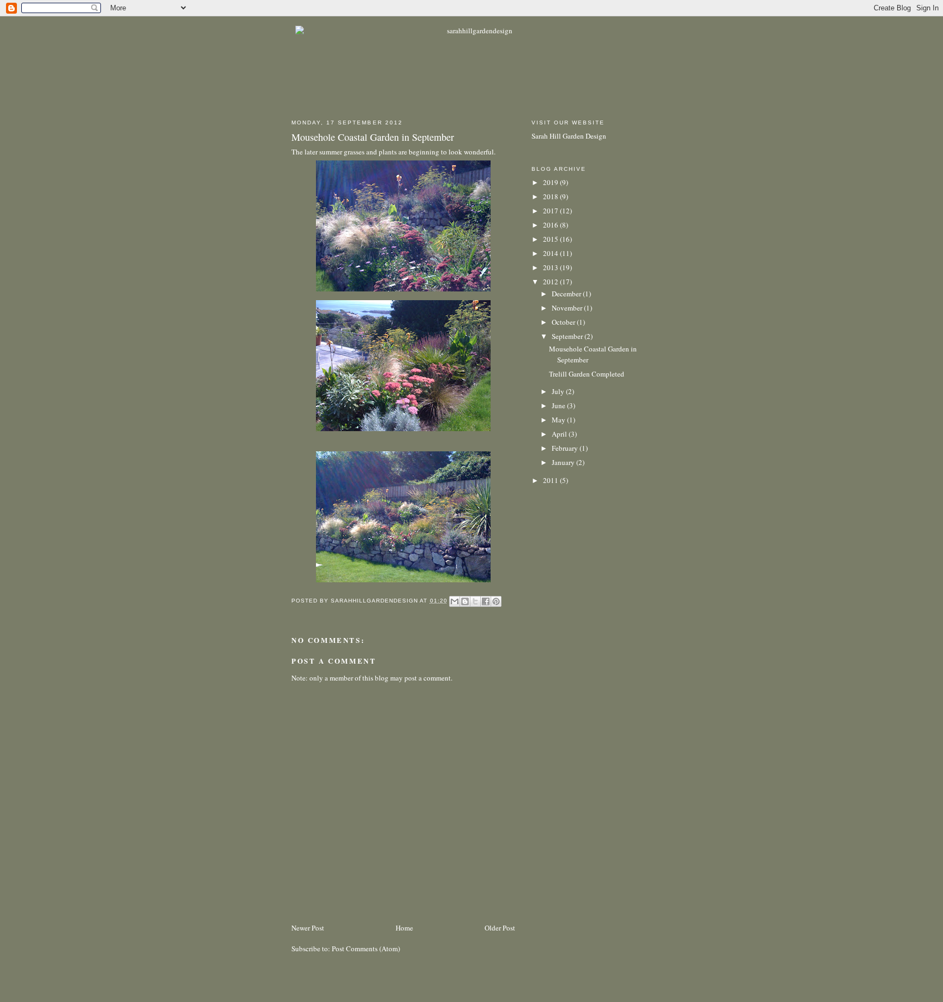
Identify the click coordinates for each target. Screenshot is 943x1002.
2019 (551, 182)
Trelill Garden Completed (586, 374)
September (568, 336)
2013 (551, 267)
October (564, 322)
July (559, 391)
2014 (551, 253)
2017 (551, 211)
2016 (551, 225)
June (559, 405)
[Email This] (454, 601)
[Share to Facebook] (485, 601)
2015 (551, 239)
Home (404, 928)
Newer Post (307, 928)
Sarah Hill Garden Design (569, 136)
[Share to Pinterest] (496, 601)
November (568, 308)
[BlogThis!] (464, 601)
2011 (551, 480)
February (566, 448)
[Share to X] (475, 601)
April (560, 434)
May (559, 420)
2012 (551, 282)
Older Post (500, 928)
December (567, 294)
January (564, 462)
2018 (551, 196)
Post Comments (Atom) (366, 948)
